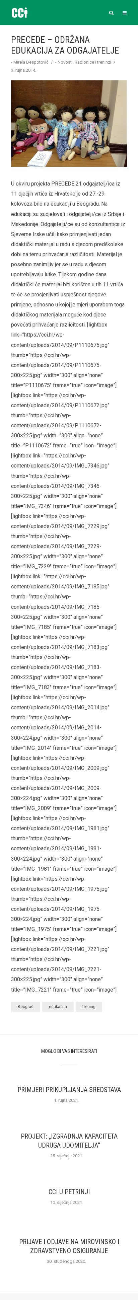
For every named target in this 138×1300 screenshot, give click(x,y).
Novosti (65, 62)
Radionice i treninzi (93, 62)
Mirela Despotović (31, 62)
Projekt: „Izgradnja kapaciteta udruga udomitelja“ (69, 1140)
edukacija (58, 1006)
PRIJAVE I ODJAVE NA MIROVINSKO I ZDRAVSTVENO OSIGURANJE (69, 1246)
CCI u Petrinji (69, 1192)
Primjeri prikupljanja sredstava (69, 1090)
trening (88, 1006)
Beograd (25, 1006)
